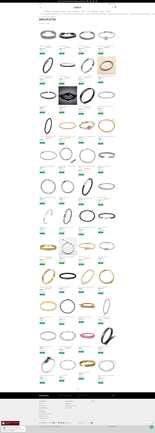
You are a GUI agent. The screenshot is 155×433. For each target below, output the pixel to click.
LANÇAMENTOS (55, 11)
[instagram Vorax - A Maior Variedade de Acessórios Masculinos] (39, 3)
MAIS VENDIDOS (47, 11)
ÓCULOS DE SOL (76, 11)
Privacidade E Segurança (43, 407)
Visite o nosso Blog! (68, 407)
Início (40, 16)
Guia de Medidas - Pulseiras (43, 416)
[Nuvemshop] (112, 426)
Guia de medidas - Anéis (43, 418)
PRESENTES (108, 11)
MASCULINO (62, 11)
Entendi (13, 430)
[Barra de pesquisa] (40, 8)
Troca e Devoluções (42, 405)
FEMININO (69, 11)
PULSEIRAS (48, 16)
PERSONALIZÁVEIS (94, 11)
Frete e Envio (41, 409)
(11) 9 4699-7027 (68, 403)
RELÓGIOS (83, 11)
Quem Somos (41, 403)
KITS (88, 11)
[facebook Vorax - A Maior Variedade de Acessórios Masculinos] (40, 3)
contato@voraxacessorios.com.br (71, 405)
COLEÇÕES (102, 11)
